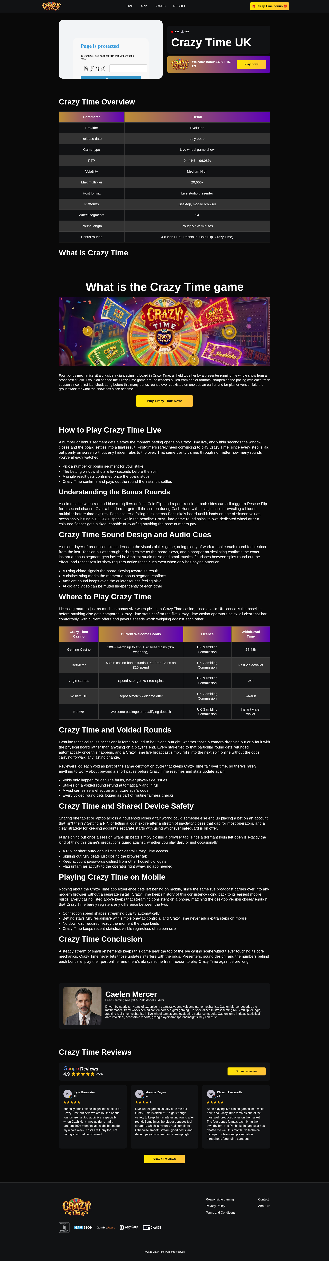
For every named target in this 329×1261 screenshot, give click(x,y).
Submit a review (246, 1071)
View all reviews (164, 1158)
